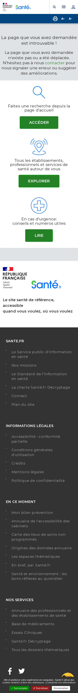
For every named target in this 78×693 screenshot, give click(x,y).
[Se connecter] (73, 7)
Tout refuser (41, 688)
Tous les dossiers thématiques (40, 650)
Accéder (39, 122)
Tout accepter (20, 688)
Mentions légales (28, 472)
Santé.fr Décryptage (31, 641)
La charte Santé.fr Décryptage (41, 387)
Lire (39, 235)
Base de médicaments (33, 624)
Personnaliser (61, 688)
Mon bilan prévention (32, 512)
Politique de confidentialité (38, 480)
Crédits (19, 463)
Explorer (39, 181)
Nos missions (24, 365)
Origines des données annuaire (42, 548)
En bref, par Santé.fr (31, 565)
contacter (55, 62)
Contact (19, 396)
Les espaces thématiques (36, 556)
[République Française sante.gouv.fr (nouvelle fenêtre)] (15, 287)
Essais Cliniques (27, 632)
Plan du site (23, 404)
